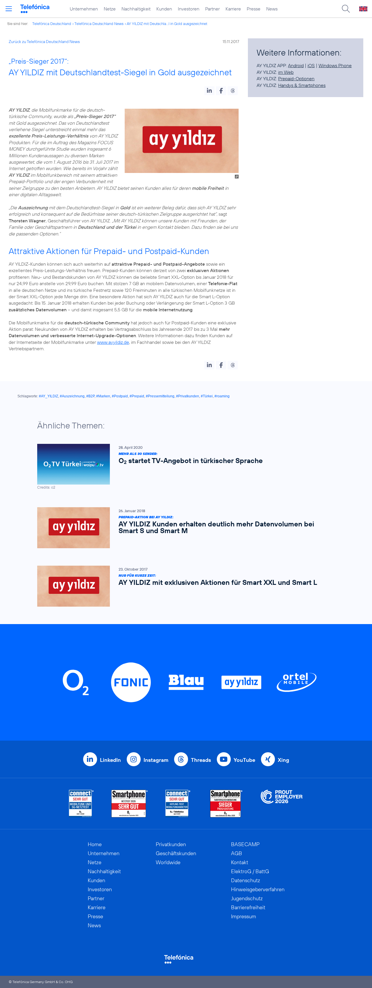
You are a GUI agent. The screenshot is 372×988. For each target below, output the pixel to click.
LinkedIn (110, 760)
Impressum (243, 916)
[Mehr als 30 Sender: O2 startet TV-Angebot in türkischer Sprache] (183, 467)
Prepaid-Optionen (296, 78)
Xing (283, 760)
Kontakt (239, 862)
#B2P (90, 396)
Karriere (233, 9)
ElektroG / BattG (250, 871)
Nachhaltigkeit (136, 9)
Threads (201, 760)
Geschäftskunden (176, 853)
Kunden (164, 9)
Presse (253, 9)
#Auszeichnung (72, 396)
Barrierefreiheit (248, 907)
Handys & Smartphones (302, 85)
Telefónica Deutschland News (99, 23)
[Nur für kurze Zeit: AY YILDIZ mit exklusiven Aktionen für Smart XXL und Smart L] (183, 586)
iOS (311, 65)
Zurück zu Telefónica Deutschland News (44, 41)
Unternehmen (84, 9)
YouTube (244, 760)
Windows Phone (335, 65)
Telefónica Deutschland (51, 23)
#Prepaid (137, 396)
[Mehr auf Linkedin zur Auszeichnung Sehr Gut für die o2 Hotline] (178, 803)
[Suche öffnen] (346, 8)
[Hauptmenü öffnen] (8, 8)
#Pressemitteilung (160, 396)
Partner (212, 9)
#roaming (222, 396)
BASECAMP (245, 844)
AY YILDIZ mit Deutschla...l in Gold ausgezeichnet (167, 23)
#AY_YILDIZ (48, 396)
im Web (286, 72)
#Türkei (207, 396)
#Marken (103, 396)
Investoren (188, 9)
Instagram (156, 760)
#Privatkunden (187, 396)
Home (95, 844)
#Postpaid (120, 396)
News (272, 9)
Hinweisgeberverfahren (258, 889)
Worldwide (168, 862)
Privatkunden (171, 844)
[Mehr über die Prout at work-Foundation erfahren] (281, 803)
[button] (209, 90)
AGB (236, 853)
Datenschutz (245, 880)
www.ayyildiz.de (113, 342)
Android (296, 65)
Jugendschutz (247, 898)
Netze (110, 9)
